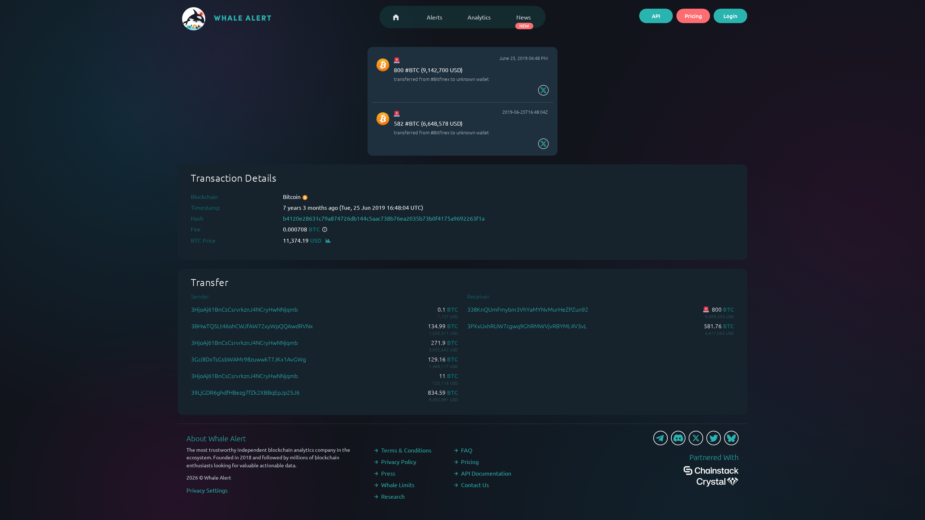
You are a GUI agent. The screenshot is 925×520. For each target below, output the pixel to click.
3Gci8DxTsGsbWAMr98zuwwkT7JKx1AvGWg (248, 359)
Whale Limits (397, 484)
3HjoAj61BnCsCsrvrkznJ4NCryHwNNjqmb (244, 309)
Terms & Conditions (406, 450)
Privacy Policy (398, 461)
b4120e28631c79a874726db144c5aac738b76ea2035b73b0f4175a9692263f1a (384, 218)
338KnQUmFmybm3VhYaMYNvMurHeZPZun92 (527, 309)
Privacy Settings (207, 490)
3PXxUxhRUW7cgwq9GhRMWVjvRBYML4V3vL (527, 326)
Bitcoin (292, 196)
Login (730, 16)
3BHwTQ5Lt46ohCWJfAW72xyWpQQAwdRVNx (252, 326)
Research (393, 496)
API (656, 16)
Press (388, 473)
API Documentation (486, 473)
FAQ (466, 450)
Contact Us (475, 484)
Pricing (693, 16)
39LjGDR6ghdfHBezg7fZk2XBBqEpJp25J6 (245, 392)
